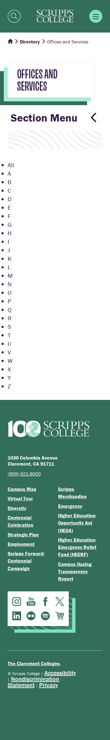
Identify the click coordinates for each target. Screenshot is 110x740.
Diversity (17, 508)
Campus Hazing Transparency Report (75, 571)
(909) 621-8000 (24, 474)
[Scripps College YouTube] (31, 601)
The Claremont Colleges (34, 663)
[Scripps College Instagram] (16, 601)
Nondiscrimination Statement (33, 682)
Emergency (70, 506)
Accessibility (60, 672)
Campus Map (22, 489)
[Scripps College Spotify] (45, 616)
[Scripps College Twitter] (59, 601)
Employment (21, 544)
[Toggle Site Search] (14, 16)
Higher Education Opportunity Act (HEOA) (77, 522)
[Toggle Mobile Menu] (95, 16)
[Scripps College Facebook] (45, 601)
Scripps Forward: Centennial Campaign (26, 560)
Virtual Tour (20, 498)
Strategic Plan (23, 535)
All (11, 165)
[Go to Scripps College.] (10, 42)
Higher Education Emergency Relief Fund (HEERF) (77, 547)
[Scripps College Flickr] (31, 616)
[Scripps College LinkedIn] (16, 616)
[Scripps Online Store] (59, 616)
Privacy (48, 685)
